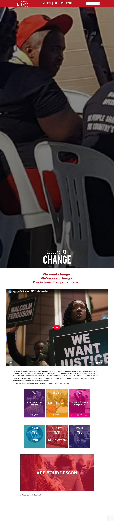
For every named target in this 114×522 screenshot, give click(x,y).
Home (43, 3)
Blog (55, 3)
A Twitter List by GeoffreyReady (30, 495)
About (49, 3)
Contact (69, 3)
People (61, 3)
